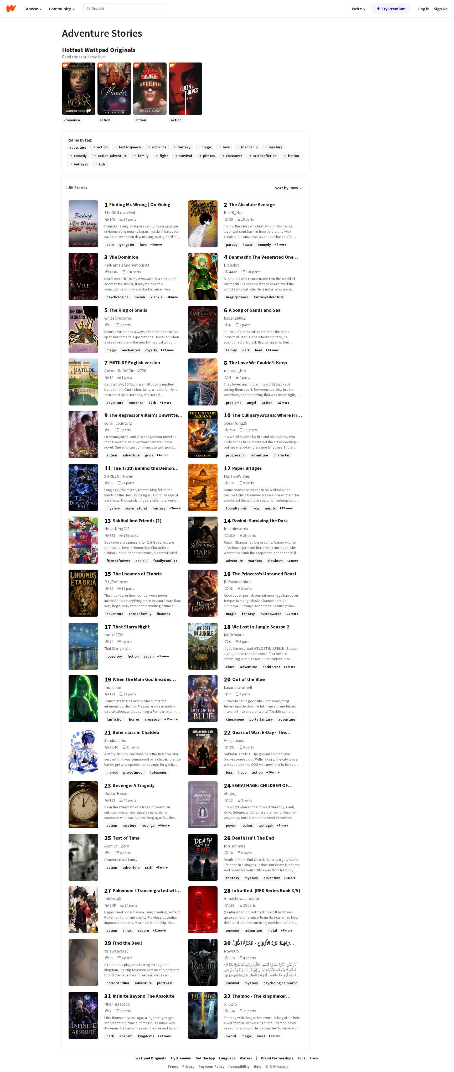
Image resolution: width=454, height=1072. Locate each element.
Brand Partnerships (277, 1058)
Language (227, 1058)
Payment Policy (211, 1066)
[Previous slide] (69, 123)
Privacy (188, 1066)
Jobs (301, 1058)
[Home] (11, 8)
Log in (424, 8)
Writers (246, 1058)
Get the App (205, 1058)
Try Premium (393, 8)
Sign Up (441, 8)
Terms (173, 1066)
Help (257, 1066)
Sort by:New (286, 187)
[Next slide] (302, 123)
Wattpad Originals (151, 1058)
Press (314, 1058)
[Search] (88, 9)
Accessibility (239, 1066)
